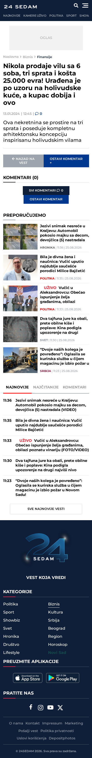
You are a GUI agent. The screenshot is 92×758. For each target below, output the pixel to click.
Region (55, 636)
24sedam (26, 751)
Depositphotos (62, 738)
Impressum (52, 723)
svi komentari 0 (46, 190)
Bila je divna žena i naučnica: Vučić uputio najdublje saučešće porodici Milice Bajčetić (62, 264)
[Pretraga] (76, 5)
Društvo (11, 645)
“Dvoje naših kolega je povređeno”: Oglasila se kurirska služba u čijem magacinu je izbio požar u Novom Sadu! (64, 356)
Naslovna (11, 57)
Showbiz (11, 620)
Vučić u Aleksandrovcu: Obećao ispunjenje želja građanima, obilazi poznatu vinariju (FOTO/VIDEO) (62, 295)
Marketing (74, 723)
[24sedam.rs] (20, 6)
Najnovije (11, 15)
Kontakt (33, 723)
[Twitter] (60, 708)
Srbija (45, 371)
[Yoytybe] (50, 708)
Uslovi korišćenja (31, 738)
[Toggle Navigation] (85, 5)
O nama (16, 723)
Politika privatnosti (57, 731)
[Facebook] (30, 707)
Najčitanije (46, 387)
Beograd (56, 628)
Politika (56, 15)
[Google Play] (62, 678)
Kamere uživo (34, 15)
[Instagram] (40, 708)
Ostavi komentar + (66, 160)
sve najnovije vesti (46, 508)
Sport (71, 15)
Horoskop (57, 645)
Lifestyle (11, 653)
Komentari (75, 387)
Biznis (28, 57)
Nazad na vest (25, 160)
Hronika (47, 248)
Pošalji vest (28, 731)
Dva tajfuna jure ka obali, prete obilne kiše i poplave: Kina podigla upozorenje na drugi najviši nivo (64, 325)
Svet (44, 340)
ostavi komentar (46, 199)
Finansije (44, 57)
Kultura (55, 612)
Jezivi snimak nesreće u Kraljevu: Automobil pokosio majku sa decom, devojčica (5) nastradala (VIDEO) (64, 233)
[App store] (27, 678)
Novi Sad (57, 653)
